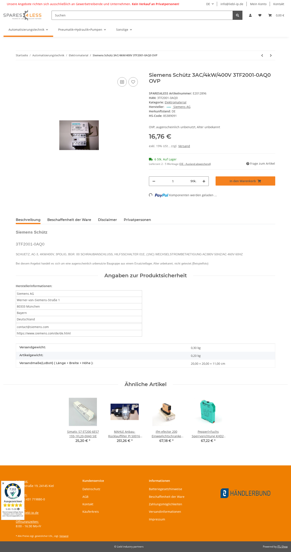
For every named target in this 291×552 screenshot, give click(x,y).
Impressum (157, 519)
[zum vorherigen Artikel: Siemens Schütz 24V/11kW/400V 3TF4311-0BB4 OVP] (262, 55)
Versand (184, 146)
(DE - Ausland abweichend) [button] (195, 164)
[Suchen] (237, 15)
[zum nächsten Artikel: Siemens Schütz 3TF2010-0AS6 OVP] (271, 55)
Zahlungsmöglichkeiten (165, 504)
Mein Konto (258, 4)
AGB (85, 497)
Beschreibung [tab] (28, 220)
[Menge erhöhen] (204, 181)
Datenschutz (91, 489)
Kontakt (278, 4)
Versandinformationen (165, 512)
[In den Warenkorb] (19, 69)
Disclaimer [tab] (107, 220)
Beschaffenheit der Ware (166, 497)
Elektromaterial (175, 102)
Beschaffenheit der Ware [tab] (69, 220)
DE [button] (208, 4)
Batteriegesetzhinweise (165, 489)
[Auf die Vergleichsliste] (122, 82)
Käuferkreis (90, 512)
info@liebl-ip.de (231, 4)
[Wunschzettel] (260, 15)
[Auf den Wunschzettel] (133, 82)
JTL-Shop (282, 546)
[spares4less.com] (22, 15)
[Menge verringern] (153, 181)
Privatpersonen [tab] (137, 220)
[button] (250, 15)
